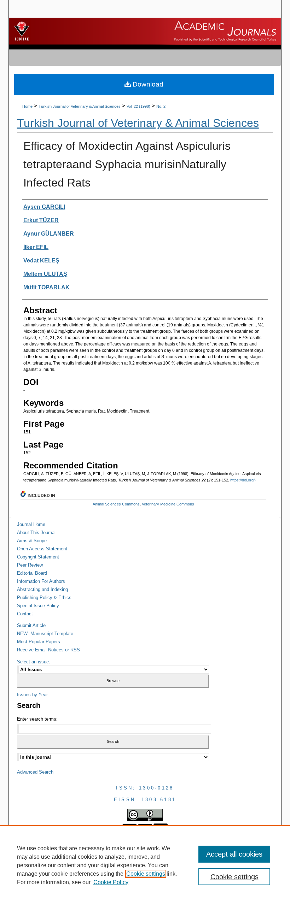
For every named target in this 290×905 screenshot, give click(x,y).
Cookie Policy (110, 882)
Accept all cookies (234, 854)
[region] (145, 865)
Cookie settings (145, 874)
